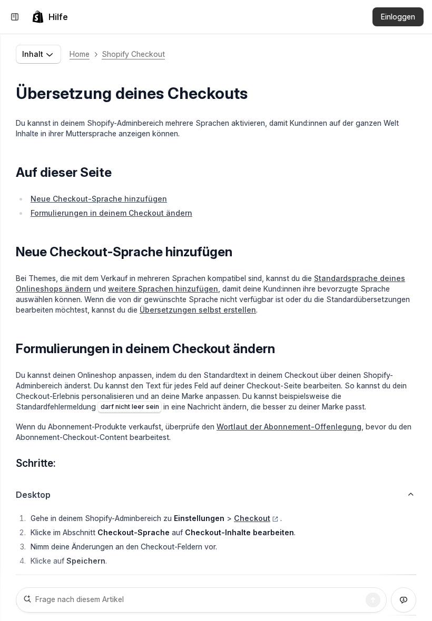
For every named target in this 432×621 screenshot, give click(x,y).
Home (80, 53)
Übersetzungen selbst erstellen (198, 309)
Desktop (33, 494)
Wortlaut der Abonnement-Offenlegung (289, 426)
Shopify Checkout (133, 53)
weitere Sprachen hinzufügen (163, 288)
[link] (50, 17)
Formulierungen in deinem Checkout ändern (111, 212)
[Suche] (373, 600)
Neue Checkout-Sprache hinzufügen (99, 198)
